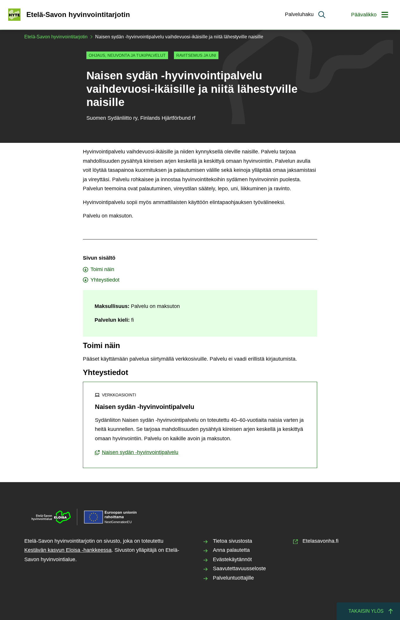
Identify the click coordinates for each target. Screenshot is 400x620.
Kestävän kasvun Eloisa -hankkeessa (68, 550)
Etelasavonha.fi (320, 541)
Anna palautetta (231, 550)
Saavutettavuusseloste (239, 568)
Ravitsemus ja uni (196, 55)
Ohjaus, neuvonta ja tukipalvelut (127, 55)
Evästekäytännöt (232, 559)
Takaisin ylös (366, 611)
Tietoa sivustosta (232, 541)
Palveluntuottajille (233, 578)
